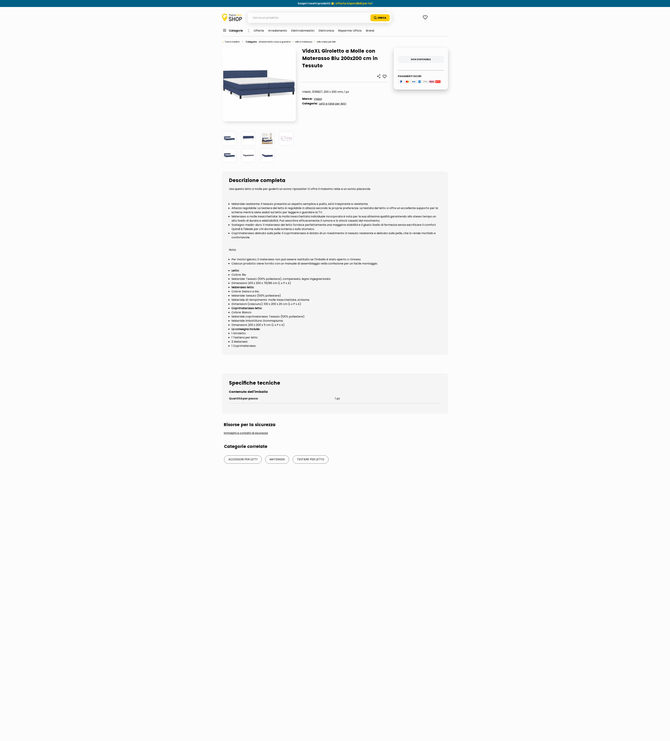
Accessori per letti (242, 459)
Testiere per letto (310, 459)
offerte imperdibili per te (353, 3)
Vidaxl (318, 99)
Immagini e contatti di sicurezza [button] (246, 433)
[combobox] (319, 18)
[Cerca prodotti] (380, 17)
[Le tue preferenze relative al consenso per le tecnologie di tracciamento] (664, 735)
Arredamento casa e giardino (275, 41)
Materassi (277, 459)
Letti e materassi (303, 41)
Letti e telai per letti (326, 41)
